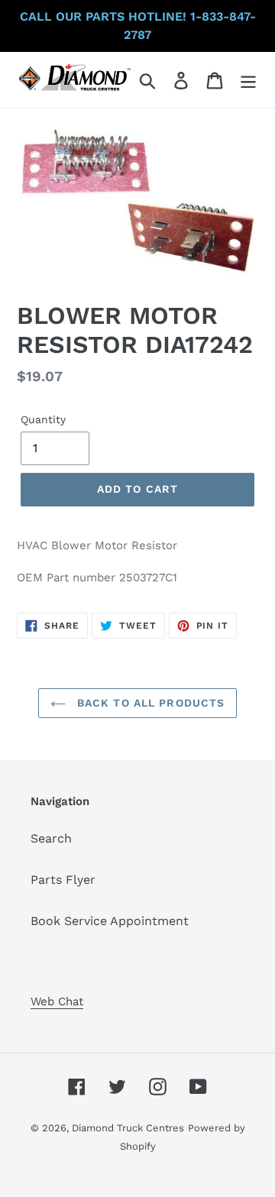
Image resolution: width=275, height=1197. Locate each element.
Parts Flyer (63, 879)
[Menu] (248, 80)
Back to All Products (149, 703)
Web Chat (57, 1001)
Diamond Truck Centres (128, 1128)
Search (51, 838)
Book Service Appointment (110, 921)
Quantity (43, 419)
